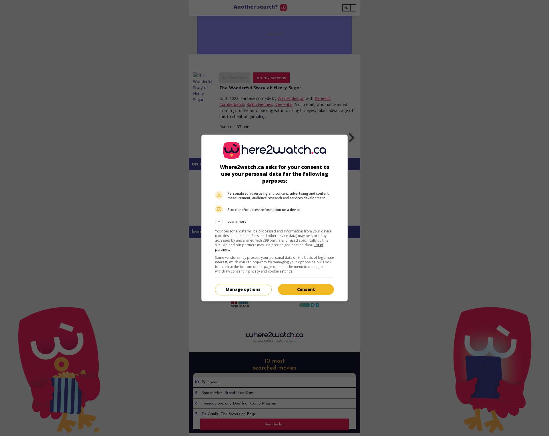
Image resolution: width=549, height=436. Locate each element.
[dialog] (274, 218)
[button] (274, 222)
